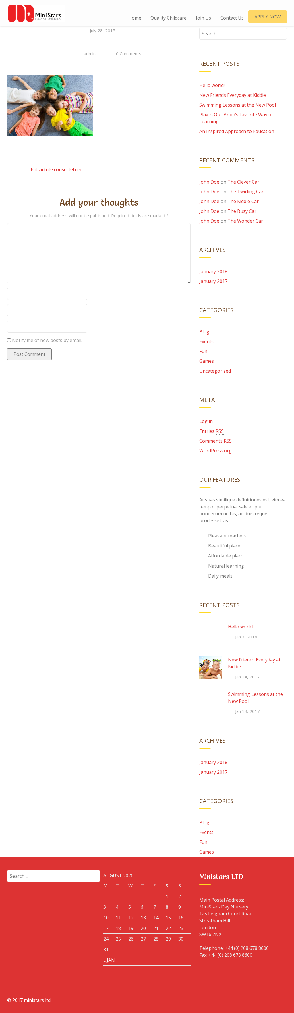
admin (90, 53)
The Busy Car (241, 211)
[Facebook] (228, 1000)
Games (206, 361)
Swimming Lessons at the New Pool (237, 105)
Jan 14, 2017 (247, 677)
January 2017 (213, 281)
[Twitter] (254, 1000)
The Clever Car (243, 182)
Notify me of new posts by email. (47, 340)
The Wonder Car (245, 221)
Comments (215, 441)
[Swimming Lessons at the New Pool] (210, 702)
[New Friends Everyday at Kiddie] (210, 667)
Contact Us (232, 18)
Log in (206, 421)
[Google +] (241, 1000)
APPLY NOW (267, 16)
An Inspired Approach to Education (236, 131)
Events (206, 341)
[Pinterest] (281, 1000)
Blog (204, 332)
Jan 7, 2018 (246, 637)
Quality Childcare (168, 18)
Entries (211, 431)
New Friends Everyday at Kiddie (232, 95)
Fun (203, 351)
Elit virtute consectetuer (56, 169)
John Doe (209, 182)
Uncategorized (215, 371)
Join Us (203, 18)
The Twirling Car (245, 191)
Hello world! (212, 85)
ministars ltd (37, 1000)
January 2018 (213, 271)
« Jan (109, 960)
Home (134, 18)
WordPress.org (215, 450)
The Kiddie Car (243, 201)
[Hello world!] (210, 634)
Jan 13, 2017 (247, 711)
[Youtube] (267, 1000)
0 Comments (128, 53)
